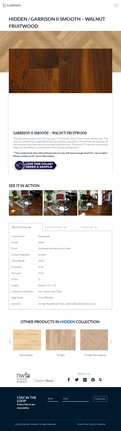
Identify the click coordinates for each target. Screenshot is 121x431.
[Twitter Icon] (77, 380)
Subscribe (100, 398)
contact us (26, 156)
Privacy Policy (82, 424)
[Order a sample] (35, 165)
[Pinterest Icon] (93, 380)
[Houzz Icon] (100, 380)
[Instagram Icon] (85, 380)
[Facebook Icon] (69, 380)
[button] (60, 71)
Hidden (67, 322)
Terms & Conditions (97, 424)
